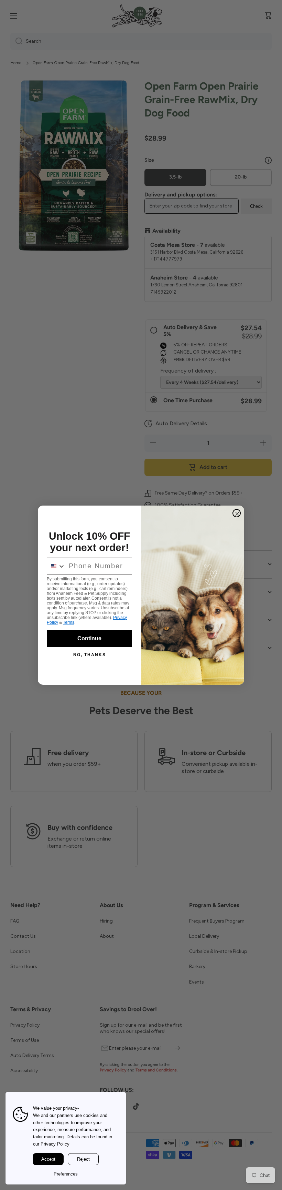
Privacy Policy (55, 1144)
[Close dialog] (236, 513)
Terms (68, 622)
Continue (89, 638)
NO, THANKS (89, 654)
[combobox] (56, 566)
